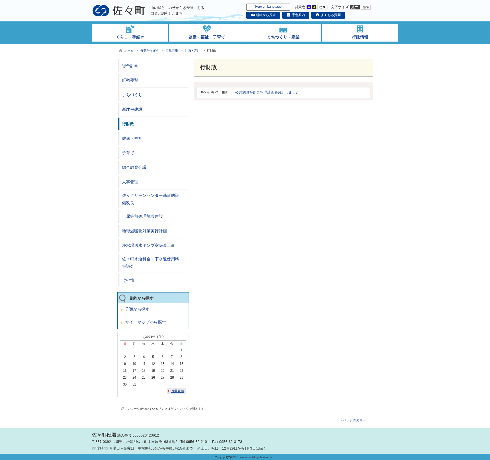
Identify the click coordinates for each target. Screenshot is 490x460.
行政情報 (172, 50)
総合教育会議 (134, 167)
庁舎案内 (298, 15)
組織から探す (265, 15)
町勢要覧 (130, 80)
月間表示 (177, 391)
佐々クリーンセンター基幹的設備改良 (150, 199)
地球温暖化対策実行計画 (144, 231)
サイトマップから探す (145, 322)
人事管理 (130, 182)
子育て (128, 153)
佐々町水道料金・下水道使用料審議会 (150, 263)
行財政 (128, 124)
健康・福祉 (132, 138)
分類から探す (149, 50)
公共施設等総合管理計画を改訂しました (267, 92)
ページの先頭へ (354, 420)
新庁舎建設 (132, 109)
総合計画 (130, 65)
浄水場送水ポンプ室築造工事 (148, 245)
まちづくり (132, 95)
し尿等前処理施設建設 (142, 216)
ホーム (128, 50)
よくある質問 (330, 15)
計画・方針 (192, 50)
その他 (128, 280)
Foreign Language (268, 6)
